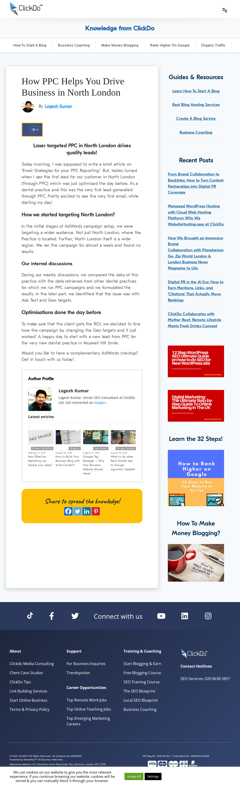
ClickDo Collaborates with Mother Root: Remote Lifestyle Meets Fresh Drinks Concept (194, 320)
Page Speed (100, 448)
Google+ (100, 402)
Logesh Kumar (58, 106)
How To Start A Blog (29, 45)
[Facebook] (68, 511)
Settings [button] (153, 776)
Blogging (74, 448)
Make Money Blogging (120, 45)
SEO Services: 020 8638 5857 (205, 678)
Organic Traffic (213, 45)
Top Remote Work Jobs (87, 700)
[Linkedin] (86, 511)
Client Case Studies (26, 672)
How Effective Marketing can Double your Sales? (40, 461)
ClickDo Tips (20, 682)
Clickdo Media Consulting (32, 663)
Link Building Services (28, 691)
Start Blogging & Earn (142, 663)
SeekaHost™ (30, 759)
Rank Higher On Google (170, 45)
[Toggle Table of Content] (32, 130)
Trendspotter (78, 672)
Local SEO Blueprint (141, 700)
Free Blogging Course (142, 672)
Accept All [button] (134, 776)
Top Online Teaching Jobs (89, 709)
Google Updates (126, 448)
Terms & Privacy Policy (29, 709)
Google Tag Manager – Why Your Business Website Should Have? (93, 465)
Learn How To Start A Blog (196, 91)
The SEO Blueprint (139, 691)
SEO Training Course (142, 682)
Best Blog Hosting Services (196, 104)
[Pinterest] (96, 511)
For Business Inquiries (86, 663)
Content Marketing (42, 448)
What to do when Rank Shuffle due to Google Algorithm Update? (123, 463)
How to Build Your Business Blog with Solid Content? (68, 461)
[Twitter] (77, 511)
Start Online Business (28, 700)
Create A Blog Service (196, 118)
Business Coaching (74, 45)
